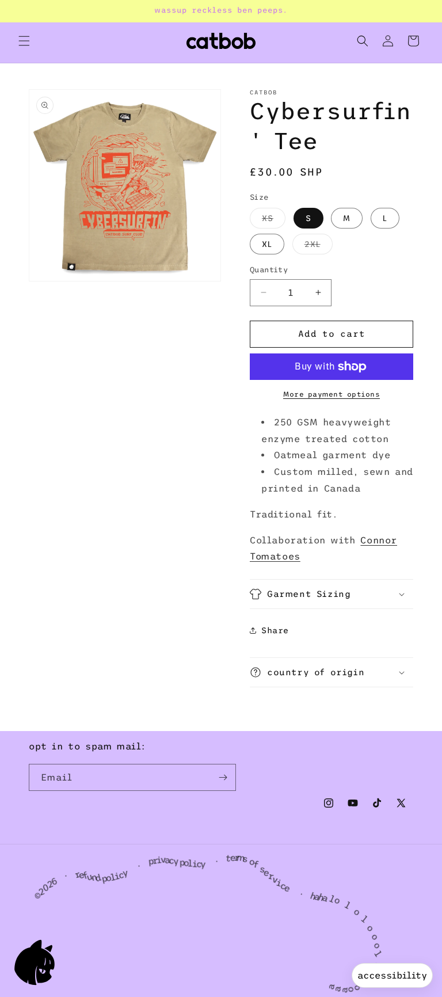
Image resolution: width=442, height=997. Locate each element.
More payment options (331, 394)
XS (273, 221)
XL (267, 244)
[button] (24, 41)
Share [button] (275, 630)
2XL (318, 246)
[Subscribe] (222, 777)
